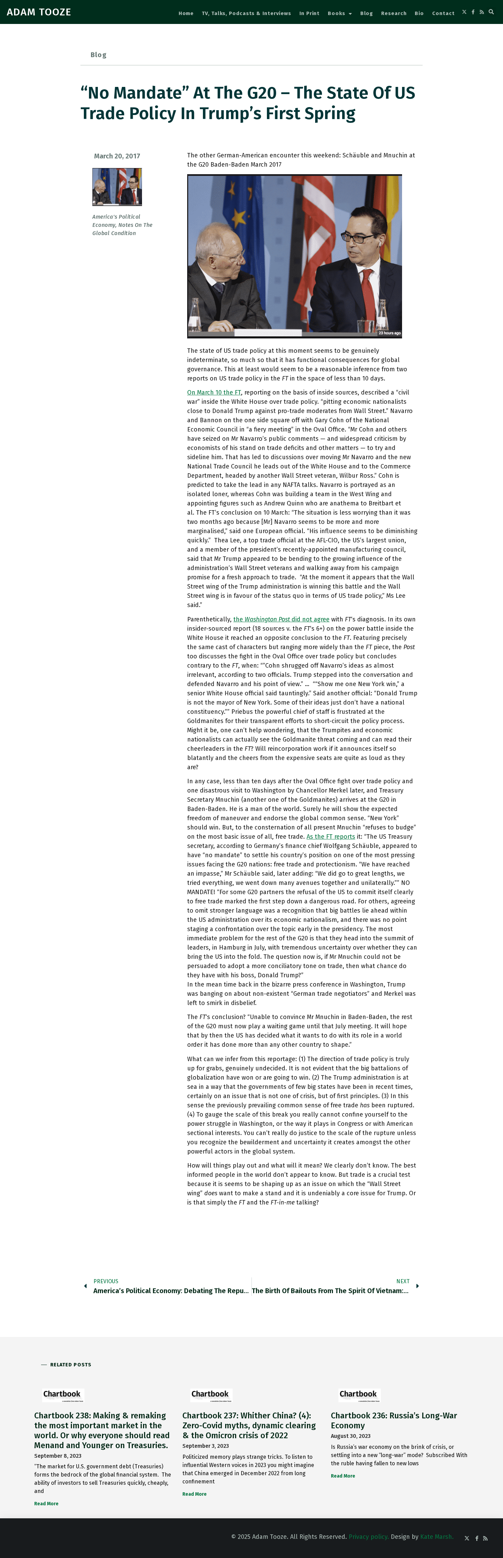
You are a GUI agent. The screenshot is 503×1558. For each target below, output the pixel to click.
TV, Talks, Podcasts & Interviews (246, 13)
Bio (419, 13)
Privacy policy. (369, 1537)
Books (336, 13)
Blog (366, 13)
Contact (443, 13)
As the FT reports (331, 836)
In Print (309, 13)
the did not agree (281, 619)
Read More (46, 1504)
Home (186, 13)
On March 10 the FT (214, 392)
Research (394, 13)
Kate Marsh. (437, 1537)
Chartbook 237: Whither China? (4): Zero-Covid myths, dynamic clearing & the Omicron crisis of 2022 (249, 1425)
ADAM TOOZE (39, 12)
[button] (491, 12)
